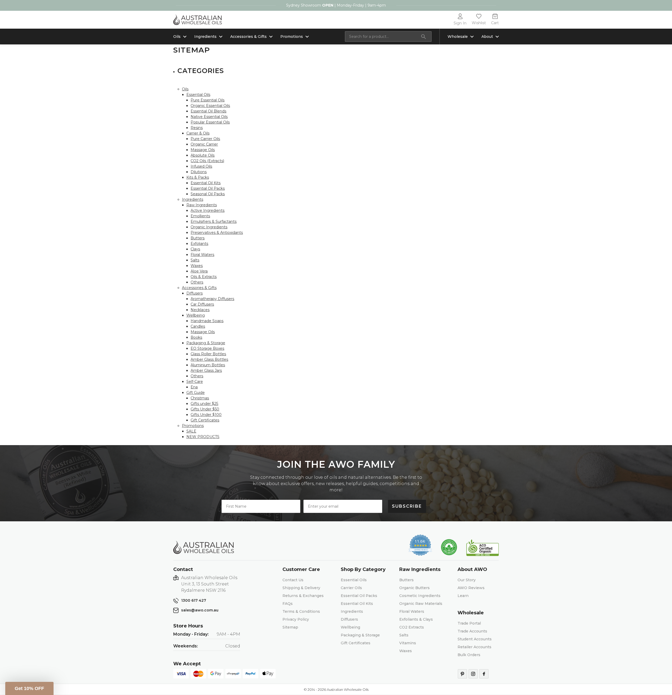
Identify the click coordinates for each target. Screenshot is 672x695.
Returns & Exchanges (303, 595)
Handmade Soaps (207, 320)
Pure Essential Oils (207, 100)
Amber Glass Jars (206, 370)
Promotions (291, 36)
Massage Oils (203, 149)
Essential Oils (198, 94)
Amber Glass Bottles (209, 359)
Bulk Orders (469, 654)
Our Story (467, 580)
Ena (194, 387)
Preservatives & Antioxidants (217, 232)
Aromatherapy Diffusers (212, 298)
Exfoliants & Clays (416, 619)
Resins (197, 127)
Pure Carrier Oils (205, 138)
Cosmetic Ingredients (419, 595)
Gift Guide (195, 392)
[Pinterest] (462, 673)
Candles (198, 326)
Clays (195, 249)
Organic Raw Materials (420, 603)
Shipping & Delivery (301, 587)
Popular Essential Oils (210, 122)
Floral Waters (202, 254)
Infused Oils (201, 166)
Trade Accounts (472, 631)
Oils (177, 36)
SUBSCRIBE (407, 506)
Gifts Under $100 (206, 414)
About (487, 36)
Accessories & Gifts (248, 36)
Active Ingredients (207, 210)
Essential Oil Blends (208, 111)
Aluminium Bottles (208, 365)
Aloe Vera (199, 271)
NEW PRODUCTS (202, 436)
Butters (197, 238)
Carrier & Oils (197, 133)
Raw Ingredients (201, 205)
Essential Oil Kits (205, 183)
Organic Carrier (204, 144)
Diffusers (194, 293)
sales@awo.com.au (199, 610)
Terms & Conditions (301, 611)
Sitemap (290, 627)
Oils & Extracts (204, 276)
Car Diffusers (202, 304)
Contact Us (292, 580)
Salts (195, 260)
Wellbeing (195, 315)
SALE (191, 431)
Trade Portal (469, 623)
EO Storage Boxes (207, 348)
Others (197, 282)
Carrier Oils (351, 587)
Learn (463, 595)
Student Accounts (475, 639)
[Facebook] (484, 673)
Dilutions (199, 171)
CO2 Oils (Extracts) (207, 160)
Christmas (200, 398)
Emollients (200, 216)
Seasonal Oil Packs (208, 194)
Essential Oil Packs (208, 188)
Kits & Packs (197, 177)
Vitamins (407, 643)
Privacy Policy (295, 619)
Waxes (197, 265)
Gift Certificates (205, 420)
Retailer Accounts (474, 647)
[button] (29, 688)
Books (196, 337)
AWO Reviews (471, 587)
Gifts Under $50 (205, 409)
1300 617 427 (193, 600)
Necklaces (200, 309)
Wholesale (458, 36)
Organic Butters (414, 587)
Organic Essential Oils (210, 105)
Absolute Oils (202, 155)
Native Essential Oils (209, 116)
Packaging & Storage (205, 343)
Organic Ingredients (209, 227)
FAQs (287, 603)
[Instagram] (473, 673)
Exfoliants (199, 243)
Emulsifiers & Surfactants (214, 221)
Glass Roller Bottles (208, 354)
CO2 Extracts (411, 627)
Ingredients (205, 36)
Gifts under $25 (204, 403)
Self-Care (194, 381)
